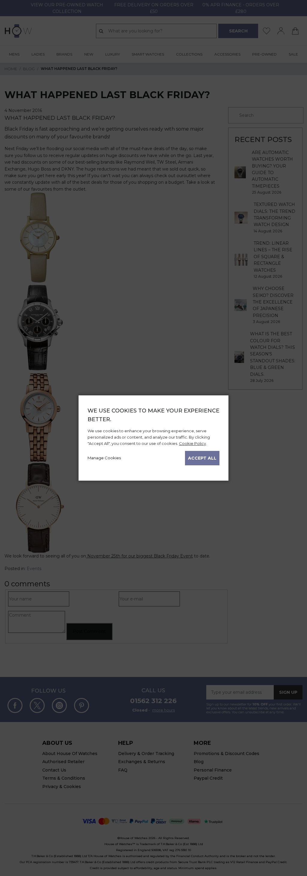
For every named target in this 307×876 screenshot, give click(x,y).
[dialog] (153, 438)
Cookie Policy (192, 443)
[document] (153, 435)
